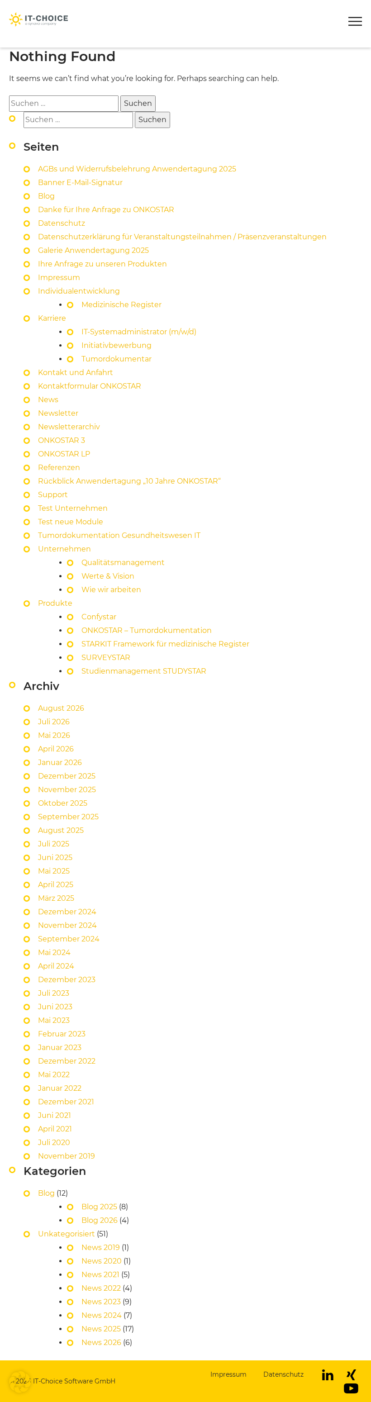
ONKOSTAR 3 (61, 440)
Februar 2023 (62, 1034)
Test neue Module (70, 522)
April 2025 (55, 884)
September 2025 (68, 817)
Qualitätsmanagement (123, 562)
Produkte (27, 32)
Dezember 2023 (66, 979)
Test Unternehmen (73, 508)
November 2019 (66, 1156)
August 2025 (61, 830)
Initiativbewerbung (116, 345)
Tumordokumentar (116, 359)
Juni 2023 (55, 1007)
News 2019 (100, 1247)
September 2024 (69, 939)
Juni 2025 (55, 857)
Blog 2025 (99, 1206)
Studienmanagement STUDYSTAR (143, 671)
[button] (355, 23)
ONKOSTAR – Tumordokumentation (146, 630)
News (48, 399)
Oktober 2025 (62, 803)
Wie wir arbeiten (111, 589)
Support (53, 494)
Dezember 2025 (66, 776)
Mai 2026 (54, 735)
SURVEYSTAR (105, 657)
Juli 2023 (53, 993)
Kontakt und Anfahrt (75, 372)
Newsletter (58, 413)
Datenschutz (61, 223)
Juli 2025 (53, 844)
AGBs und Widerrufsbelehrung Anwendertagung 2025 (137, 169)
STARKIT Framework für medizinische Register (165, 644)
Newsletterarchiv (69, 427)
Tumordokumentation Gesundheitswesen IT (119, 535)
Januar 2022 (59, 1088)
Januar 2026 (60, 762)
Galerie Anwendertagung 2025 (93, 250)
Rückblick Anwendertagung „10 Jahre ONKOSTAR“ (129, 481)
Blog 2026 (99, 1220)
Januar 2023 (59, 1047)
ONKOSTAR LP (64, 454)
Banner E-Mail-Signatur (80, 182)
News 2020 (101, 1261)
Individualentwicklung (79, 291)
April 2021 (55, 1129)
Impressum (59, 277)
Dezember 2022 (66, 1061)
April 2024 (56, 966)
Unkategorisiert (66, 1234)
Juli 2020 (54, 1142)
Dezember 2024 (67, 912)
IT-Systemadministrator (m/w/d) (138, 332)
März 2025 (56, 898)
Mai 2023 (54, 1020)
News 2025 (101, 1329)
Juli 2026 (54, 722)
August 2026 (61, 708)
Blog (46, 196)
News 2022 (101, 1288)
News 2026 (101, 1342)
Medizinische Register (121, 304)
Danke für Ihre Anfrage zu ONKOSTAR (106, 209)
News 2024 (101, 1315)
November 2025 (67, 789)
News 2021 (100, 1274)
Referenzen (59, 467)
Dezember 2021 (66, 1102)
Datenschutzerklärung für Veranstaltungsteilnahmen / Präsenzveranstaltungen (183, 237)
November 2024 (67, 925)
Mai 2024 (54, 952)
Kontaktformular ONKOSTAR (89, 386)
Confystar (98, 617)
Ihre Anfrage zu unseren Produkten (102, 264)
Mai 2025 (54, 871)
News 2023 (101, 1301)
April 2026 (56, 749)
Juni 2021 (54, 1115)
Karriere (52, 318)
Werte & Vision (107, 576)
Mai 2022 (54, 1074)
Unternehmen (64, 549)
